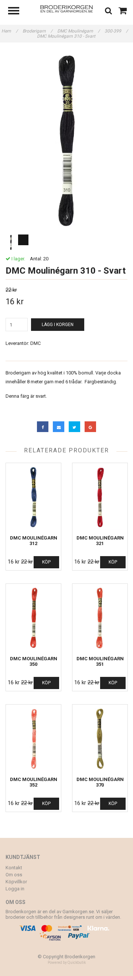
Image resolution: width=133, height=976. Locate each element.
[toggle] (17, 11)
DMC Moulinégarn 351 (100, 661)
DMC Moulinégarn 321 (100, 540)
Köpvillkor (16, 881)
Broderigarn (37, 31)
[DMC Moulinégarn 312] (33, 497)
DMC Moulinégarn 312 (33, 540)
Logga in (15, 888)
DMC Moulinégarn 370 (100, 782)
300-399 (116, 31)
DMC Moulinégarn (78, 31)
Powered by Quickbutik (67, 962)
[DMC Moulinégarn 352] (33, 738)
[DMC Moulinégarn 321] (100, 497)
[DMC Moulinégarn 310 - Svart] (66, 141)
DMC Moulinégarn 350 (33, 661)
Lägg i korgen (58, 324)
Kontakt (14, 867)
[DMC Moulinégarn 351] (100, 618)
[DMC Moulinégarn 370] (100, 738)
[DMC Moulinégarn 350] (33, 618)
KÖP (46, 562)
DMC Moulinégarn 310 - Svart (66, 36)
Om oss (14, 874)
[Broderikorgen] (66, 8)
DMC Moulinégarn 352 (33, 782)
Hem (9, 31)
